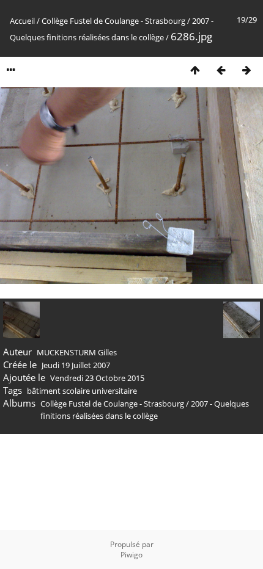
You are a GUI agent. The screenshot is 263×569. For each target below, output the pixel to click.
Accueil (22, 20)
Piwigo (131, 554)
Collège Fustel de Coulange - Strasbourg (113, 20)
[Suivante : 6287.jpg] (246, 70)
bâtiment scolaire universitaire (82, 390)
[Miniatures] (195, 70)
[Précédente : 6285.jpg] (221, 70)
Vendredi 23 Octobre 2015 (97, 377)
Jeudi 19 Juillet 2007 (76, 365)
